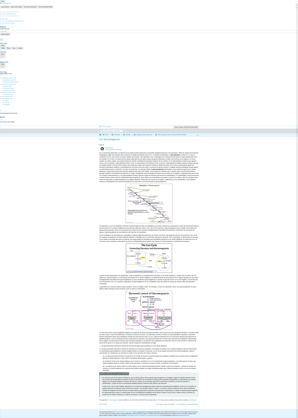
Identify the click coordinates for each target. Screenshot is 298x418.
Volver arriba (102, 404)
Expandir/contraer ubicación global (198, 134)
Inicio (107, 134)
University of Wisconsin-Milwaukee (113, 149)
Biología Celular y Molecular (144, 134)
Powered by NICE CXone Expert (124, 412)
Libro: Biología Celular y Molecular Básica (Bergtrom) (173, 134)
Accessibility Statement (152, 415)
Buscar (102, 131)
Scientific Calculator (9, 90)
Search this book (4, 28)
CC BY (159, 400)
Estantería (117, 134)
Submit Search (5, 34)
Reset (2, 45)
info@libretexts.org (183, 415)
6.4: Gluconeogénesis (112, 400)
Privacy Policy (130, 415)
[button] (6, 102)
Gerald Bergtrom (109, 147)
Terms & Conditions (140, 415)
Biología (128, 134)
